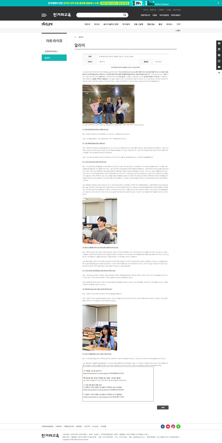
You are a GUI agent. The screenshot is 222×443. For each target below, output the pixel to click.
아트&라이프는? (51, 51)
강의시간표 (176, 10)
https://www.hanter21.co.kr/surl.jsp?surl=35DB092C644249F (103, 390)
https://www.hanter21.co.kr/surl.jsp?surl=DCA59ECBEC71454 (103, 397)
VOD (178, 24)
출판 (160, 24)
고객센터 (161, 10)
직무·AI (87, 24)
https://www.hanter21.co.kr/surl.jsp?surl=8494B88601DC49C (103, 373)
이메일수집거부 (69, 426)
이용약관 (58, 426)
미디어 (96, 24)
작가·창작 (126, 24)
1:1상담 (168, 10)
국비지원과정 (164, 15)
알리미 (47, 57)
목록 (162, 407)
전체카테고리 (145, 15)
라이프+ (169, 24)
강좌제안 (79, 426)
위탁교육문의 (175, 15)
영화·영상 (151, 24)
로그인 (145, 10)
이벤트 (154, 15)
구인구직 (87, 426)
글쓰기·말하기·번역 (110, 24)
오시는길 (95, 426)
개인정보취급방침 (47, 426)
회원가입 (153, 10)
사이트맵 (103, 426)
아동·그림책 (138, 24)
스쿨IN (177, 30)
